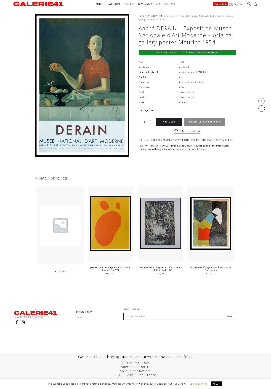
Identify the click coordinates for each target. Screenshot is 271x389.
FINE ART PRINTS (154, 15)
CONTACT (169, 3)
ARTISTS (100, 3)
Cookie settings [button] (198, 383)
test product (60, 271)
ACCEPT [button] (217, 383)
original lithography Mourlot (161, 149)
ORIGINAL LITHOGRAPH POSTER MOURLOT (212, 140)
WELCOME (114, 3)
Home (142, 15)
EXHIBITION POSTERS (161, 140)
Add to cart (169, 121)
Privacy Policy (84, 311)
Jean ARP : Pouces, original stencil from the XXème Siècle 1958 (110, 268)
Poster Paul (221, 4)
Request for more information (204, 121)
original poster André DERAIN (191, 149)
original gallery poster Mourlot (186, 145)
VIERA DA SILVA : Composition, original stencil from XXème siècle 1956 (161, 268)
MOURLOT (165, 145)
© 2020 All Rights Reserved (28, 316)
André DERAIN (152, 145)
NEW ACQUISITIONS (149, 3)
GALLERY (129, 3)
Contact (80, 317)
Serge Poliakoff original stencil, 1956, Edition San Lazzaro (210, 268)
